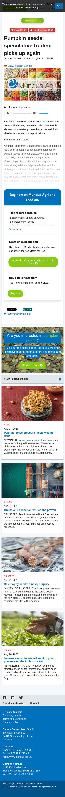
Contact (34, 703)
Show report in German (19, 66)
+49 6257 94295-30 (21, 750)
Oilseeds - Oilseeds (32, 20)
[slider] (21, 113)
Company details (12, 715)
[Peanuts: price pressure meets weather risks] (32, 403)
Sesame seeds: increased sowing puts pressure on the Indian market (29, 660)
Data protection (11, 722)
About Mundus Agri (14, 703)
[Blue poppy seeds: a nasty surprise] (32, 554)
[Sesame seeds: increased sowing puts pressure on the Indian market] (32, 628)
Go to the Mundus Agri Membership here (33, 262)
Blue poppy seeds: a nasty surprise (27, 584)
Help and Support (12, 712)
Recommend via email (18, 313)
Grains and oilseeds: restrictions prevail (30, 510)
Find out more (31, 365)
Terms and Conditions (14, 719)
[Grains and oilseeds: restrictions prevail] (32, 480)
